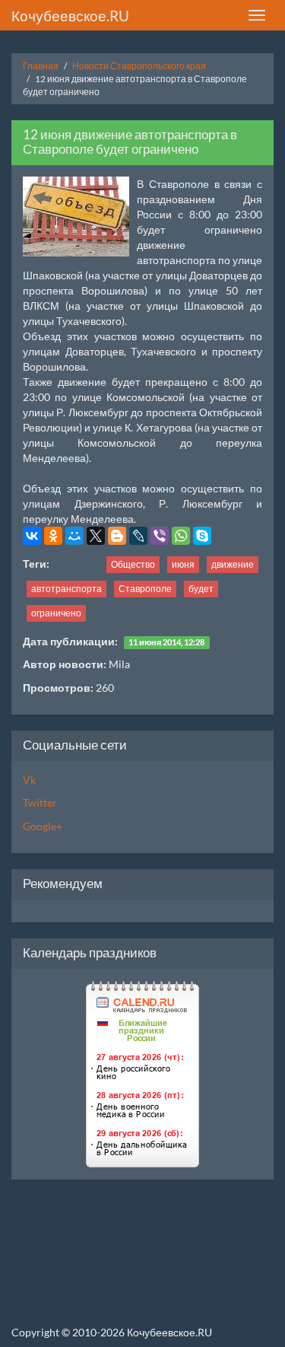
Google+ (42, 826)
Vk (29, 779)
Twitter (40, 802)
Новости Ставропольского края (139, 66)
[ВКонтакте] (32, 536)
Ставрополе (145, 588)
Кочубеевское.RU (70, 15)
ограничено (56, 613)
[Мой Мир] (74, 536)
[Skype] (202, 536)
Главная (41, 66)
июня (183, 564)
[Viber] (159, 536)
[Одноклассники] (53, 536)
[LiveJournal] (138, 536)
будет (201, 588)
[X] (96, 536)
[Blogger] (117, 536)
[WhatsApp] (181, 536)
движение (232, 564)
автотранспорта (66, 588)
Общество (133, 564)
